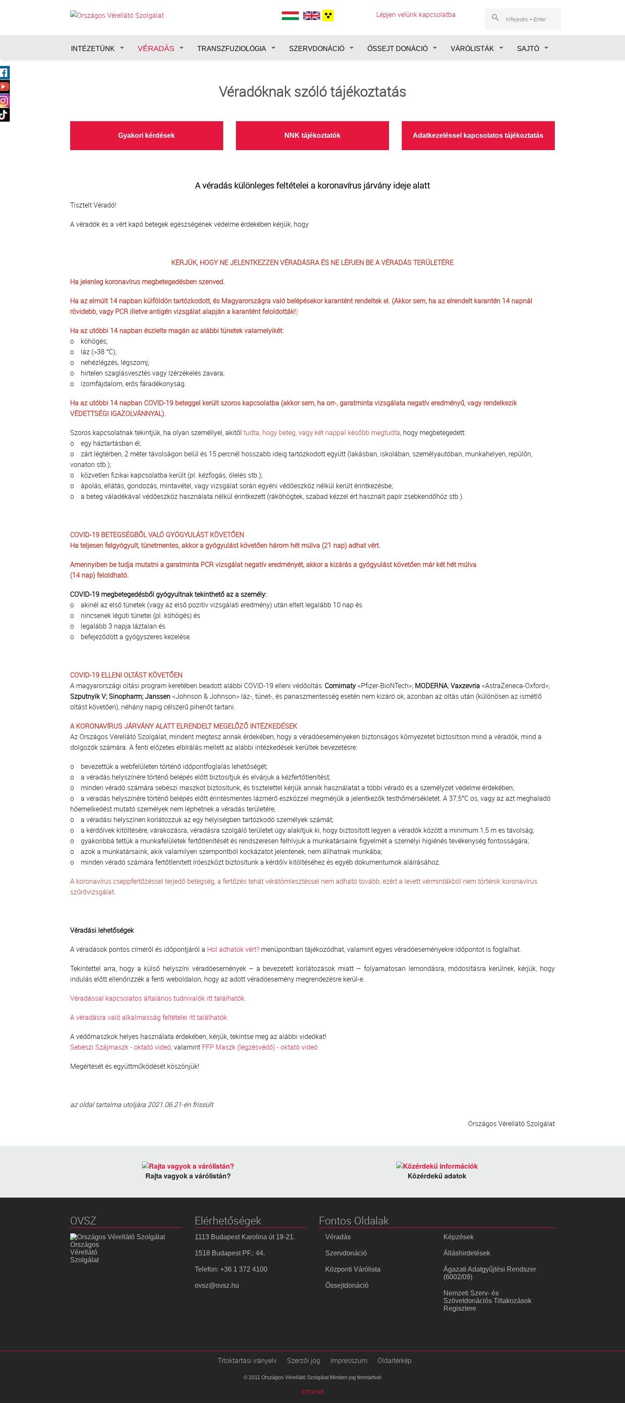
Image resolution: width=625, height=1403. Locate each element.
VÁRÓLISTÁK (472, 48)
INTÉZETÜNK (93, 48)
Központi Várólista (353, 1269)
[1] (327, 15)
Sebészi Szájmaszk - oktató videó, (121, 1047)
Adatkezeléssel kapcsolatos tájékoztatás (478, 135)
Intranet (312, 1391)
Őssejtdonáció (347, 1285)
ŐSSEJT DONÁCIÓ (397, 48)
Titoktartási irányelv (247, 1360)
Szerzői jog (303, 1360)
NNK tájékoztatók (312, 135)
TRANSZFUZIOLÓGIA (231, 48)
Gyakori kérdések (146, 135)
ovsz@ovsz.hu (217, 1285)
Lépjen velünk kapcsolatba (416, 14)
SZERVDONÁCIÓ (316, 48)
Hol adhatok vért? (233, 949)
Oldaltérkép (395, 1360)
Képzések (458, 1237)
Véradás (338, 1237)
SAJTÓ (528, 48)
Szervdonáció (346, 1253)
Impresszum (348, 1360)
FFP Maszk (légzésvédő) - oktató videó (260, 1047)
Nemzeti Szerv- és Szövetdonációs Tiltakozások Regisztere (487, 1300)
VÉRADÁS (156, 48)
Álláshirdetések (466, 1253)
